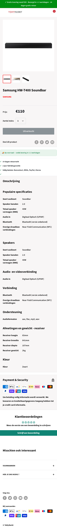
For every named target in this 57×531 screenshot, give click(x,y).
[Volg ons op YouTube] (20, 498)
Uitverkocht (28, 131)
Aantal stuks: (8, 120)
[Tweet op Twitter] (47, 142)
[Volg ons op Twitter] (10, 498)
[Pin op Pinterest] (42, 142)
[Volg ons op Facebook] (5, 498)
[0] (52, 12)
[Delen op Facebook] (36, 142)
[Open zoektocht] (34, 12)
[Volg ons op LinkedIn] (26, 498)
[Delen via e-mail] (52, 142)
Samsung (7, 97)
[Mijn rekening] (43, 12)
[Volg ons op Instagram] (15, 498)
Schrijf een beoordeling (28, 432)
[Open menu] (4, 12)
